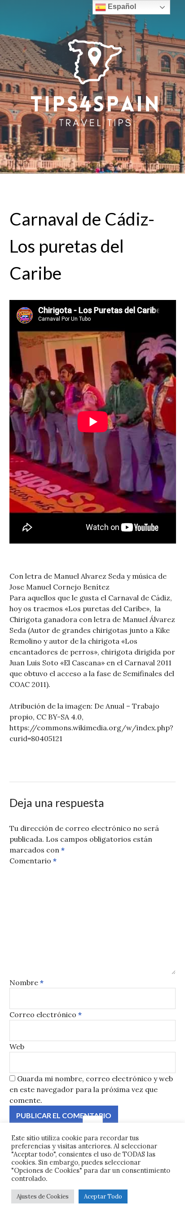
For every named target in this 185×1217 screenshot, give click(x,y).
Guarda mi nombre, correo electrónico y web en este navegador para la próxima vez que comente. (91, 1089)
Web (16, 1046)
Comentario (33, 860)
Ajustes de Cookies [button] (43, 1196)
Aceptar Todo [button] (103, 1196)
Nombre (26, 982)
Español (121, 6)
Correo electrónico (45, 1014)
